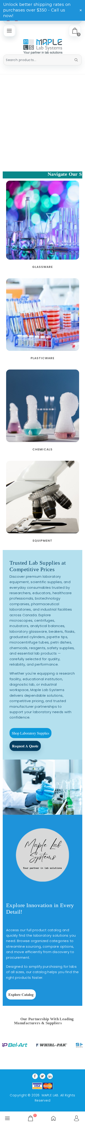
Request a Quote (25, 745)
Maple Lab (50, 1095)
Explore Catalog (21, 994)
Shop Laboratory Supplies (30, 732)
